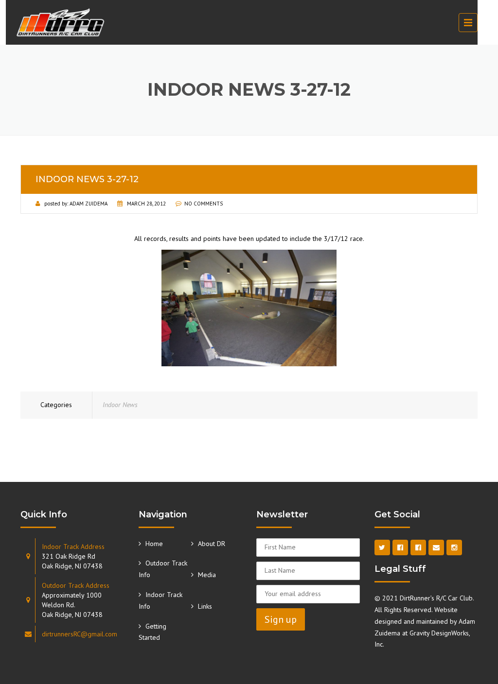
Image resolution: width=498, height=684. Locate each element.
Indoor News (120, 404)
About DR (211, 543)
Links (205, 606)
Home (154, 543)
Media (207, 574)
